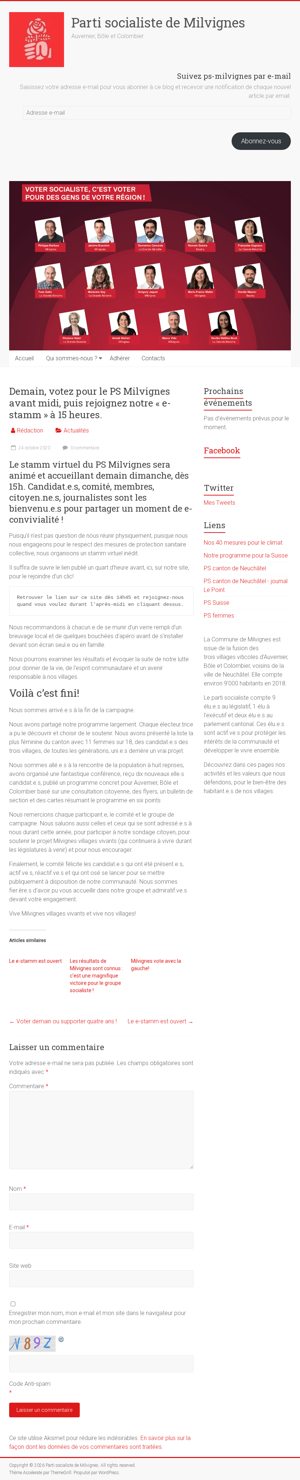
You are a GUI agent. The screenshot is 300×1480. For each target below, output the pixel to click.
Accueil (24, 358)
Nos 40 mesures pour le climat (243, 542)
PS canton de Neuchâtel (235, 568)
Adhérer (120, 358)
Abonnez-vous (261, 141)
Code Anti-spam (29, 1383)
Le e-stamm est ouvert (35, 961)
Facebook (222, 450)
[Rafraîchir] (61, 1339)
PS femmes (219, 615)
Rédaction (30, 430)
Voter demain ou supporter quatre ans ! (63, 1021)
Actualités (76, 430)
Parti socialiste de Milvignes (158, 22)
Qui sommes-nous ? (71, 358)
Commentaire (28, 1086)
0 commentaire (84, 447)
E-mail (19, 1227)
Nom (17, 1188)
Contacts (153, 358)
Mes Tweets (219, 502)
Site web (20, 1265)
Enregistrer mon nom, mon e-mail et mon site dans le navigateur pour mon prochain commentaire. (97, 1317)
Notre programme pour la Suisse (246, 555)
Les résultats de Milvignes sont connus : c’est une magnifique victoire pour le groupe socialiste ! (96, 975)
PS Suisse (216, 602)
